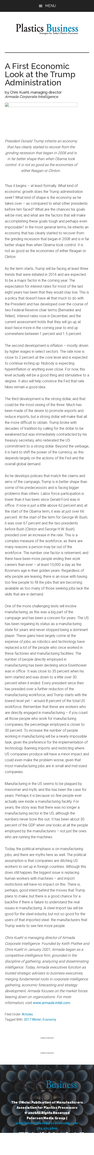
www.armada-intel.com (51, 1003)
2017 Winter (32, 1019)
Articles (27, 1014)
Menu (50, 6)
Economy (49, 1019)
